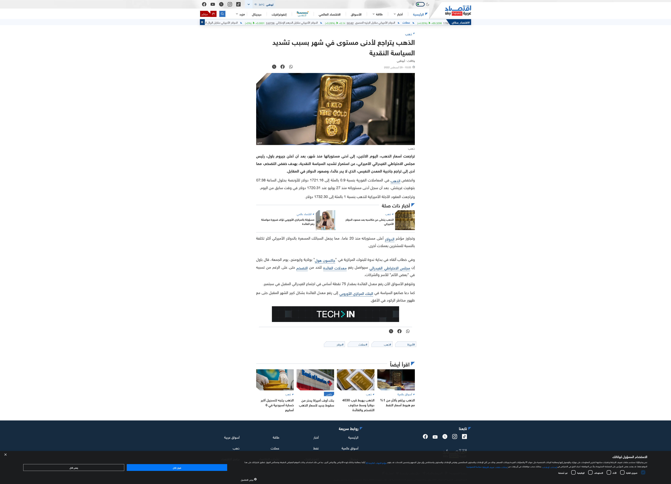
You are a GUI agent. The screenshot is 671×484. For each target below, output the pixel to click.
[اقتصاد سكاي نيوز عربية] (450, 10)
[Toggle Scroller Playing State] (202, 22)
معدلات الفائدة (335, 267)
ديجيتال (256, 14)
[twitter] (444, 437)
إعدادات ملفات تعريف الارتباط (495, 466)
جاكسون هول (325, 259)
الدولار (389, 238)
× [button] (5, 454)
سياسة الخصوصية (474, 466)
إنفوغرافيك (279, 14)
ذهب (236, 447)
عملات (429, 22)
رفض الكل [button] (74, 467)
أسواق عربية (232, 437)
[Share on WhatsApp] (291, 67)
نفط (316, 447)
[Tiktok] (238, 4)
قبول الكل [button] (177, 467)
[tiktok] (464, 437)
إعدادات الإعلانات (549, 466)
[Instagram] (230, 4)
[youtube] (435, 437)
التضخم (302, 267)
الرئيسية (418, 14)
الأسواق (356, 14)
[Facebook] (204, 4)
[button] (260, 4)
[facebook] (425, 437)
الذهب (395, 180)
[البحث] (222, 14)
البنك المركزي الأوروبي (356, 292)
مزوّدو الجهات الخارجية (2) (376, 462)
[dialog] (335, 467)
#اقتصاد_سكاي (461, 22)
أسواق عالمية (350, 447)
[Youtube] (212, 4)
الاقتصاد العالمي (330, 14)
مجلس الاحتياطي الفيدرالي (389, 267)
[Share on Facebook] (282, 67)
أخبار (316, 437)
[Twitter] (221, 4)
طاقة (276, 437)
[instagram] (454, 437)
